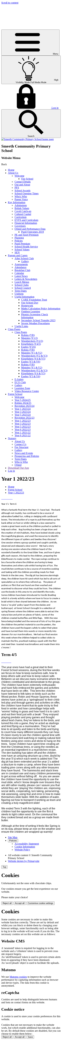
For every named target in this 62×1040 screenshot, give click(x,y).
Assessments (21, 264)
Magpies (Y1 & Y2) (31, 352)
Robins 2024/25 (23, 403)
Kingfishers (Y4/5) (31, 344)
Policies (19, 240)
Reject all (7, 903)
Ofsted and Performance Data (30, 229)
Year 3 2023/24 (23, 411)
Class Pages (14, 329)
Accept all (19, 903)
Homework (27, 305)
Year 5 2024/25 (23, 400)
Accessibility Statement (27, 843)
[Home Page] (27, 139)
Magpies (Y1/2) (29, 338)
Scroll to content (9, 2)
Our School (27, 178)
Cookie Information (25, 846)
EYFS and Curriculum (26, 220)
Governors (20, 226)
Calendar (19, 273)
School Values (22, 249)
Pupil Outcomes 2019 (32, 231)
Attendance (20, 267)
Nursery (12, 438)
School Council (23, 288)
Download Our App (18, 467)
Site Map (12, 837)
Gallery (25, 261)
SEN (17, 252)
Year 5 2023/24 (23, 414)
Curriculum (20, 217)
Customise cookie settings (40, 903)
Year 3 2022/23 (23, 423)
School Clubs (22, 285)
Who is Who (21, 462)
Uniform (19, 293)
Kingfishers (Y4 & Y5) (33, 358)
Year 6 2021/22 (23, 435)
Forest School (15, 394)
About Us (13, 172)
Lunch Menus (22, 282)
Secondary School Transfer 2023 (38, 320)
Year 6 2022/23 (23, 429)
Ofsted (18, 465)
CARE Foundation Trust (34, 299)
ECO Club (20, 382)
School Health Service (26, 246)
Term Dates (21, 290)
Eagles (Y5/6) (28, 347)
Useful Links (21, 326)
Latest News (21, 276)
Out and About (22, 184)
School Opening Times (27, 193)
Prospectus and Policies (27, 456)
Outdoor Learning (30, 311)
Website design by (23, 861)
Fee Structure (21, 447)
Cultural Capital (23, 214)
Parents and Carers (17, 255)
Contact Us (20, 444)
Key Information (16, 202)
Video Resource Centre (27, 391)
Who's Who (21, 196)
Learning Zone (22, 388)
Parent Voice (21, 199)
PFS (17, 187)
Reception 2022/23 (24, 417)
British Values (22, 208)
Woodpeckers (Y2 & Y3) (34, 355)
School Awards (22, 190)
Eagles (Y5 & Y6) (30, 361)
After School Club (24, 258)
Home (11, 169)
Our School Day (29, 302)
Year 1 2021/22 (23, 432)
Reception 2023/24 (24, 406)
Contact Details (23, 181)
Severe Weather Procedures (35, 323)
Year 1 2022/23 (23, 420)
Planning (19, 237)
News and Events (24, 453)
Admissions (21, 205)
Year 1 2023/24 (23, 408)
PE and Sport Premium (27, 234)
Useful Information (24, 296)
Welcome (19, 175)
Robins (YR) (28, 335)
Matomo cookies (18, 976)
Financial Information (26, 223)
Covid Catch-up (23, 211)
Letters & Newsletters (26, 279)
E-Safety (19, 379)
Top (4, 867)
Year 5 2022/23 (23, 426)
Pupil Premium (22, 243)
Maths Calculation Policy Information (40, 308)
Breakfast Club (22, 270)
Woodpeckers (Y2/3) (32, 341)
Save (30, 1037)
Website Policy (22, 849)
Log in (11, 470)
